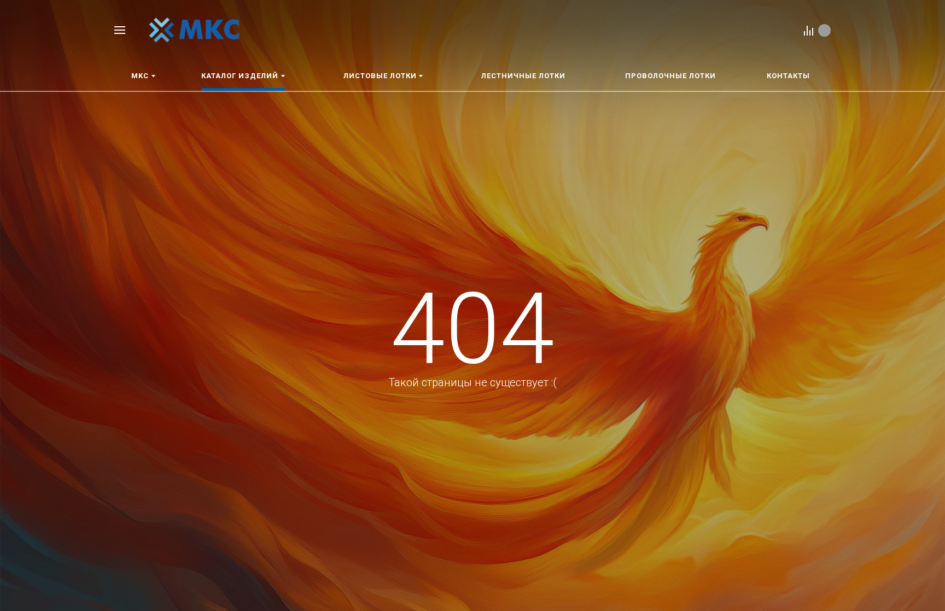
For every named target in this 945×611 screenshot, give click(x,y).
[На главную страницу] (194, 29)
